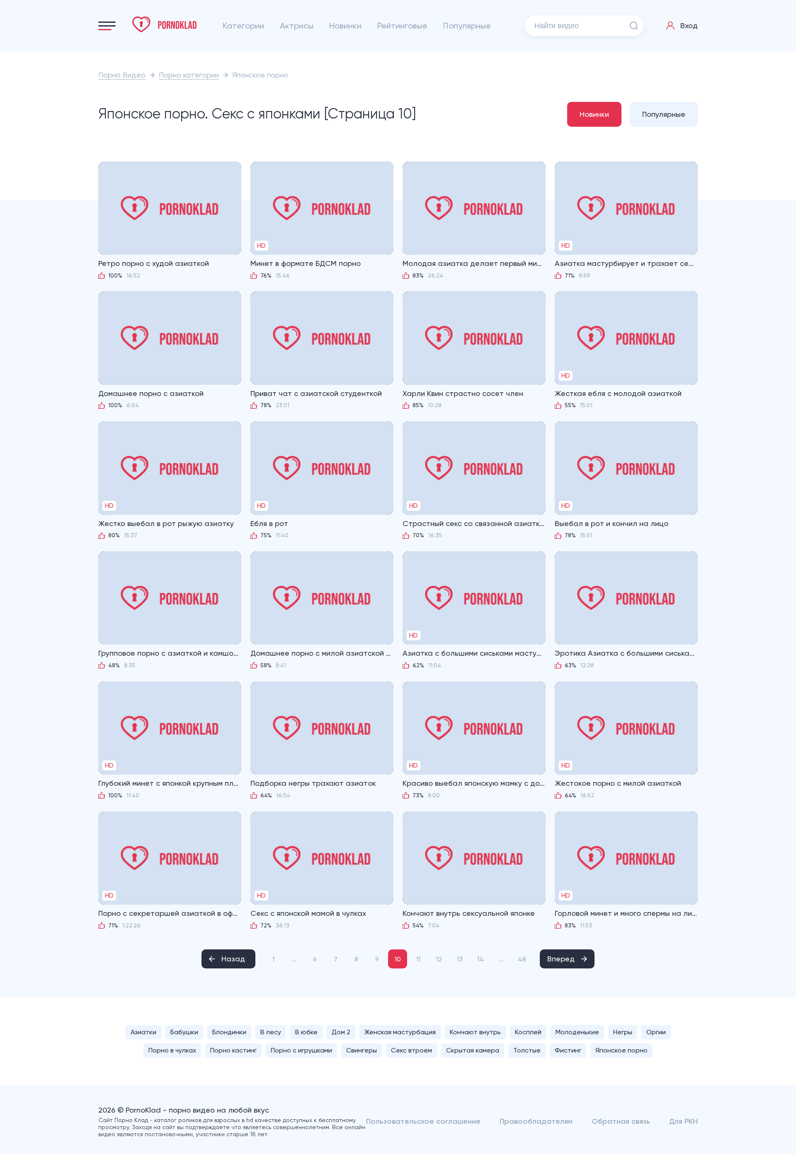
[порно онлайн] (164, 24)
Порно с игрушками (301, 1050)
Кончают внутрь (475, 1032)
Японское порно (621, 1050)
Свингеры (361, 1050)
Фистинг (568, 1050)
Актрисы (296, 26)
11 (418, 959)
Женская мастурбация (400, 1032)
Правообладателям (536, 1121)
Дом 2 (341, 1032)
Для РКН (683, 1121)
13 (460, 959)
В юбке (306, 1032)
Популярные (467, 26)
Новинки (345, 26)
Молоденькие (577, 1032)
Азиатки (143, 1032)
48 (522, 959)
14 (480, 959)
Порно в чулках (172, 1050)
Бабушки (184, 1032)
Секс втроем (411, 1050)
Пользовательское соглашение (423, 1121)
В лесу (270, 1032)
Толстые (527, 1050)
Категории (243, 26)
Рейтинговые (402, 26)
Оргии (656, 1032)
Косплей (528, 1032)
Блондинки (229, 1032)
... (293, 959)
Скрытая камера (472, 1050)
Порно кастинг (233, 1050)
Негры (622, 1032)
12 (439, 959)
